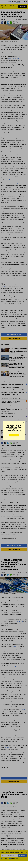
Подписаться (14, 435)
